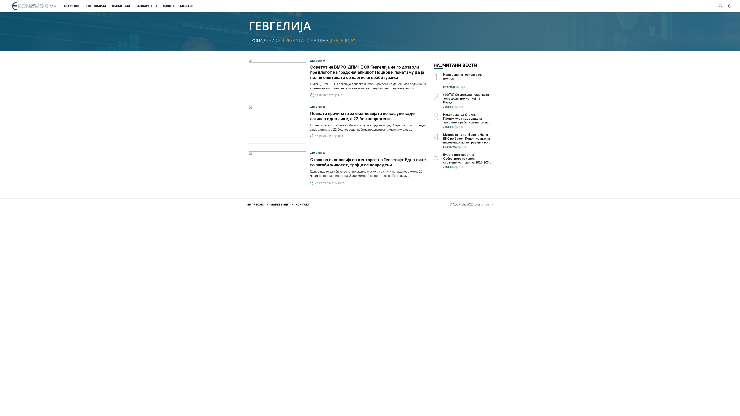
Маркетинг (279, 204)
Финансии (121, 6)
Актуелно (72, 6)
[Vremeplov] (729, 6)
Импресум (255, 204)
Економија (96, 6)
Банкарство (146, 6)
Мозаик (186, 6)
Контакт (303, 204)
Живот (168, 6)
